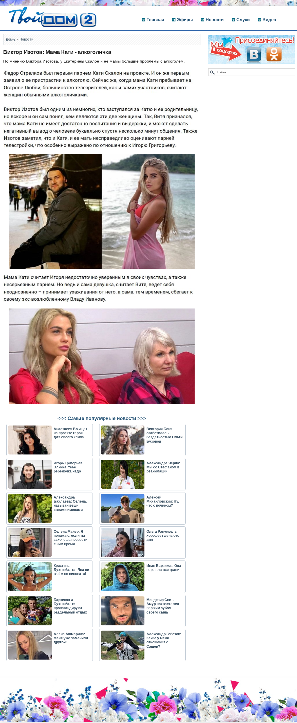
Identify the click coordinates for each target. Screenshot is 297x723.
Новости (215, 19)
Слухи (243, 19)
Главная (155, 19)
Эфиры (185, 19)
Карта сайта (16, 720)
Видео (269, 19)
